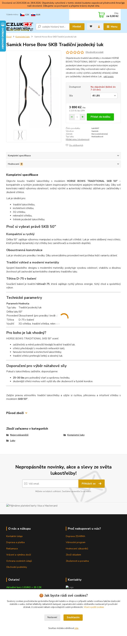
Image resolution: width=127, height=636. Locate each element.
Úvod (8, 36)
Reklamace (12, 548)
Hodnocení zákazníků (77, 548)
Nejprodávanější (19, 435)
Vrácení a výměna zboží (18, 554)
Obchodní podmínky (16, 567)
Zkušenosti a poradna (77, 561)
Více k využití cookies (94, 607)
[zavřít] (123, 3)
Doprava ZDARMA (75, 536)
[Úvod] (19, 26)
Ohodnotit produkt (94, 52)
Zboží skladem (73, 554)
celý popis (109, 76)
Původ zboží (15, 413)
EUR (38, 14)
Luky (12, 440)
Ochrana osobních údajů (19, 561)
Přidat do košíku (100, 116)
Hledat (77, 26)
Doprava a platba (15, 542)
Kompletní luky (23, 36)
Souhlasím (73, 617)
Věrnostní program (75, 542)
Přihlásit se (89, 483)
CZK (27, 14)
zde (76, 628)
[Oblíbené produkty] (91, 26)
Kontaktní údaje (14, 536)
